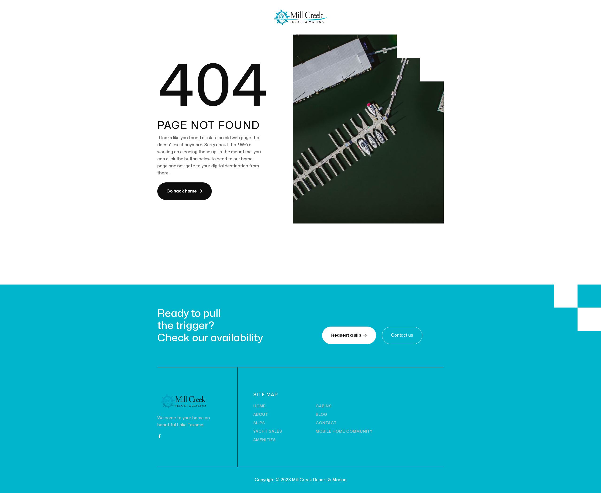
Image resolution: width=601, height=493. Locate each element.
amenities (264, 440)
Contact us (402, 335)
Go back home (184, 191)
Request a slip (349, 335)
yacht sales (267, 431)
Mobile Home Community (344, 431)
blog (321, 414)
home (259, 406)
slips (259, 423)
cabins (324, 406)
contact (326, 423)
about (260, 414)
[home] (300, 17)
